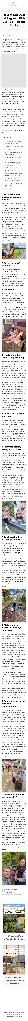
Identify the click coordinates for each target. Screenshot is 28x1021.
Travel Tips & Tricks (9, 894)
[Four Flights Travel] (14, 3)
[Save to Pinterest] (3, 35)
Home (3, 11)
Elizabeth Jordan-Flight (13, 889)
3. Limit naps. (9, 149)
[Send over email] (6, 35)
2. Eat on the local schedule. (14, 146)
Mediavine (18, 1016)
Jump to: (9, 138)
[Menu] (3, 4)
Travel (3, 894)
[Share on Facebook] (9, 35)
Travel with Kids (17, 894)
